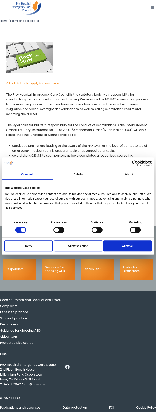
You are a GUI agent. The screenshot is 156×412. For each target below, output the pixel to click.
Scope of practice (13, 318)
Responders (15, 269)
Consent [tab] (27, 174)
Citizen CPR (92, 269)
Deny (28, 245)
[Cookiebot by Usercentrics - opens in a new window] (135, 163)
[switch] (58, 230)
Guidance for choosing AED (55, 269)
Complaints (8, 306)
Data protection (75, 407)
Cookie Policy (146, 407)
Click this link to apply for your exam (33, 83)
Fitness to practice (14, 312)
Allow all (127, 245)
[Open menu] (152, 8)
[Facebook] (67, 366)
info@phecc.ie (34, 384)
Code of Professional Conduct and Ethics (30, 300)
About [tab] (129, 174)
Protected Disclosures (131, 269)
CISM (3, 354)
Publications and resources (20, 407)
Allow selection (78, 245)
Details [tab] (78, 174)
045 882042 (12, 384)
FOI (111, 407)
